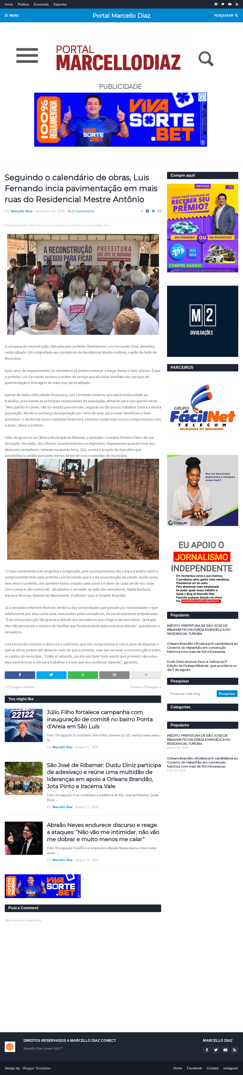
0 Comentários (83, 211)
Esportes (60, 4)
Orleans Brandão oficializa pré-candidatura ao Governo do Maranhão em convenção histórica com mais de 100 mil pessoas (202, 648)
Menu (14, 15)
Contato (213, 1068)
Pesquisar (223, 15)
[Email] (159, 211)
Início (9, 4)
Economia (41, 4)
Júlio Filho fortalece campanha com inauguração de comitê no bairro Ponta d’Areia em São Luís (100, 719)
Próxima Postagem (144, 687)
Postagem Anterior (21, 687)
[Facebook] (147, 211)
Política (23, 4)
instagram (230, 1068)
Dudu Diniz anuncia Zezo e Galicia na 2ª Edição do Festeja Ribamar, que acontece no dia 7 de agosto (202, 666)
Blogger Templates (37, 1068)
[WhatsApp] (83, 675)
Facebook (194, 1068)
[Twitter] (153, 211)
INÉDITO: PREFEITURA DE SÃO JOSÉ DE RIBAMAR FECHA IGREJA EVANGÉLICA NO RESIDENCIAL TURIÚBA (199, 629)
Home (177, 1068)
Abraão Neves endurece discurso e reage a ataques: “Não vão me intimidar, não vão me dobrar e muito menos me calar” (103, 832)
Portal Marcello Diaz (121, 15)
